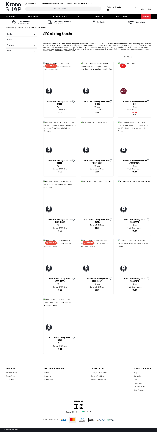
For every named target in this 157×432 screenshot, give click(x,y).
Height (9, 34)
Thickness (10, 45)
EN (108, 10)
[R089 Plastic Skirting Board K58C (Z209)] (59, 257)
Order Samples (139, 390)
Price (9, 51)
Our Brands (10, 380)
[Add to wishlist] (73, 101)
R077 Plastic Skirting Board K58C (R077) (97, 221)
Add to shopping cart (97, 115)
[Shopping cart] (149, 8)
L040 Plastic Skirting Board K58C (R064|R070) (134, 162)
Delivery (47, 372)
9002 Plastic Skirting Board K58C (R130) (60, 103)
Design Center (11, 376)
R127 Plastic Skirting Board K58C (59, 339)
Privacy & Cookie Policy (99, 372)
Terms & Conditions (97, 376)
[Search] (98, 9)
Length (9, 39)
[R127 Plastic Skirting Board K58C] (59, 316)
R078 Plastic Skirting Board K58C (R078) (134, 221)
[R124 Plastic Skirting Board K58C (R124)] (134, 257)
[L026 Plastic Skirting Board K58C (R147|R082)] (97, 139)
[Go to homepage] (13, 6)
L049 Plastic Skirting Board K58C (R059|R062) (60, 221)
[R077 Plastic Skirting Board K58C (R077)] (97, 198)
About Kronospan (12, 372)
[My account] (143, 8)
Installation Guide (139, 386)
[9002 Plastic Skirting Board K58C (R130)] (59, 80)
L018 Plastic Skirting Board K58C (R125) (134, 103)
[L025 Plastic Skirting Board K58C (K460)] (59, 139)
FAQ (135, 380)
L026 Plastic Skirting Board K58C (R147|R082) (97, 162)
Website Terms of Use (98, 380)
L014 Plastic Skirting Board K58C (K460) (97, 103)
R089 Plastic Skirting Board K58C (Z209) (59, 280)
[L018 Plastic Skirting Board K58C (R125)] (134, 80)
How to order (138, 383)
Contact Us (137, 376)
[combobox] (60, 9)
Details (60, 115)
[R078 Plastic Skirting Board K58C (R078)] (134, 198)
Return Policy (48, 380)
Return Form (48, 376)
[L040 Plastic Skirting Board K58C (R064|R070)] (134, 139)
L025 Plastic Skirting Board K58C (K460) (60, 162)
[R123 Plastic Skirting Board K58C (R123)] (97, 257)
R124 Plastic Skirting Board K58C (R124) (134, 280)
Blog (135, 372)
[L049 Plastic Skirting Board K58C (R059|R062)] (59, 198)
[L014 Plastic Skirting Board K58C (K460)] (97, 80)
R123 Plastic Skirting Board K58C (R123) (97, 280)
